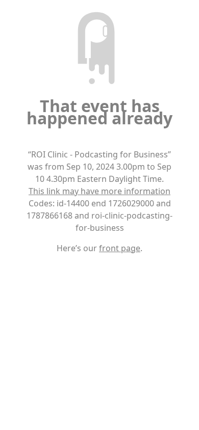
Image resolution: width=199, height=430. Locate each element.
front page (119, 248)
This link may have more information (99, 191)
